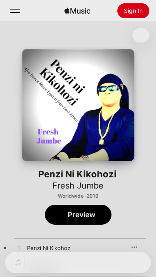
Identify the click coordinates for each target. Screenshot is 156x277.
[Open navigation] (15, 11)
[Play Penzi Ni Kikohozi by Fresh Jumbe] (18, 248)
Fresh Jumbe (78, 186)
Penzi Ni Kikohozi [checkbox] (49, 248)
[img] (77, 11)
